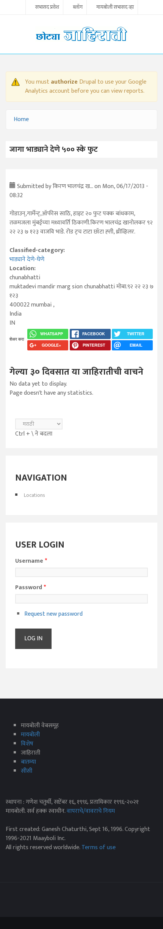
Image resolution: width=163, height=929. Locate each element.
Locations (34, 495)
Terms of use (99, 847)
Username (31, 561)
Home (21, 119)
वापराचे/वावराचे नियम (91, 811)
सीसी (26, 771)
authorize (64, 82)
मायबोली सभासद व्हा (115, 7)
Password (30, 587)
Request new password (53, 614)
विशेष (27, 744)
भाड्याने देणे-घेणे (26, 259)
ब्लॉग (78, 7)
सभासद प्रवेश (47, 7)
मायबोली (30, 735)
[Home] (81, 34)
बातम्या (28, 762)
